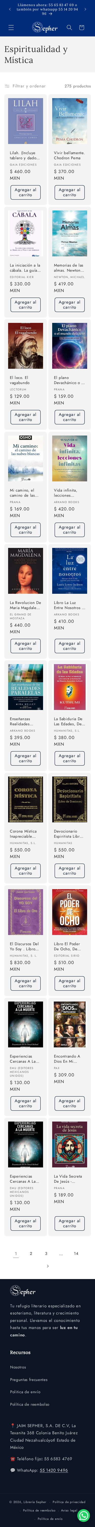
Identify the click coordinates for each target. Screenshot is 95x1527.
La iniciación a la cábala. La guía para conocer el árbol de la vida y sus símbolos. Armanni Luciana (25, 268)
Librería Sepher (35, 1502)
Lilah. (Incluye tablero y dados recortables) (24, 155)
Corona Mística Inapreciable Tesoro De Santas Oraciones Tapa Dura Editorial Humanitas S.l (25, 834)
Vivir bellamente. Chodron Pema (69, 155)
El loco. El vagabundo (20, 380)
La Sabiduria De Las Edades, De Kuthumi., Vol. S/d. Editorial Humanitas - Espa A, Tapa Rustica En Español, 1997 (69, 721)
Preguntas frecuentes (28, 1380)
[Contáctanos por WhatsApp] (83, 1515)
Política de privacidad (69, 1502)
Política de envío (50, 1519)
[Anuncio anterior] (9, 9)
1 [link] (16, 1253)
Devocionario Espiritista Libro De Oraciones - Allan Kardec (68, 834)
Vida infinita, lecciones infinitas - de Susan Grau (65, 493)
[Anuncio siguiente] (85, 9)
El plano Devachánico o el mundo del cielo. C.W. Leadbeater (69, 380)
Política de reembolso (29, 1404)
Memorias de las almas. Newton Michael (68, 268)
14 (76, 1253)
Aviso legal (69, 1510)
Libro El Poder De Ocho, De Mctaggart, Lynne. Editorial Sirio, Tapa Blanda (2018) (68, 946)
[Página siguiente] (47, 1266)
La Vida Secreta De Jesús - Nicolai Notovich (69, 1179)
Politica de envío (25, 1392)
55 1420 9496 (54, 1470)
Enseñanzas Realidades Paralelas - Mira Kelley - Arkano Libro (23, 721)
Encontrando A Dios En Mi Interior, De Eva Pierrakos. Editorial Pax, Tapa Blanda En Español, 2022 (68, 1059)
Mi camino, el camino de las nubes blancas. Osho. (23, 493)
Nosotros (18, 1367)
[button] (11, 27)
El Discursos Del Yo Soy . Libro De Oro (24, 946)
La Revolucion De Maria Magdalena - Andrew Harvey (25, 605)
